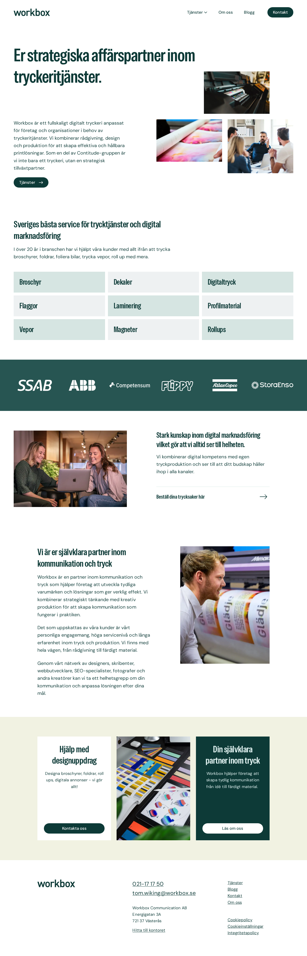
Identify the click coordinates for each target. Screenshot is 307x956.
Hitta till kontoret (148, 930)
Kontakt (280, 12)
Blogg (249, 12)
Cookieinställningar (246, 926)
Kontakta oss (74, 828)
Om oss (225, 12)
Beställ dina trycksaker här (180, 496)
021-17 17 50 (147, 884)
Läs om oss (232, 828)
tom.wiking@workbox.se (164, 893)
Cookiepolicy (240, 919)
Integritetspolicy (243, 933)
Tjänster (195, 12)
